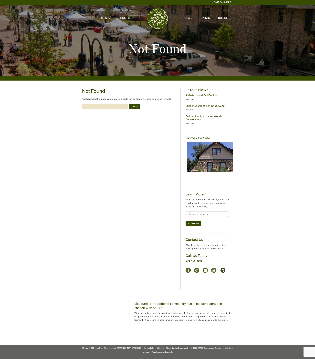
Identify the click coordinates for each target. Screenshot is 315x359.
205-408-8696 (194, 260)
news (188, 18)
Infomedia (169, 352)
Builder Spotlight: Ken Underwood (205, 106)
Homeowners (221, 2)
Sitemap (160, 348)
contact (205, 18)
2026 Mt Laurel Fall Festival (201, 95)
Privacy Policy (149, 348)
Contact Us (194, 240)
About (88, 18)
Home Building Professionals (177, 348)
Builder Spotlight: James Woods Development (204, 118)
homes (125, 18)
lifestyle (107, 18)
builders (224, 18)
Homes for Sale (198, 138)
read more (190, 99)
